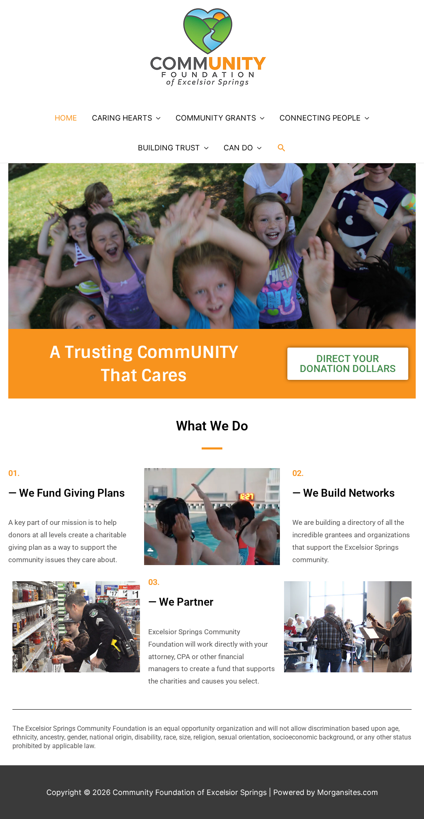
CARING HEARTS (122, 118)
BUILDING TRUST (169, 147)
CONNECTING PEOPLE (320, 118)
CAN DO (238, 147)
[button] (281, 147)
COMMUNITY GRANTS (216, 118)
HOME (66, 118)
